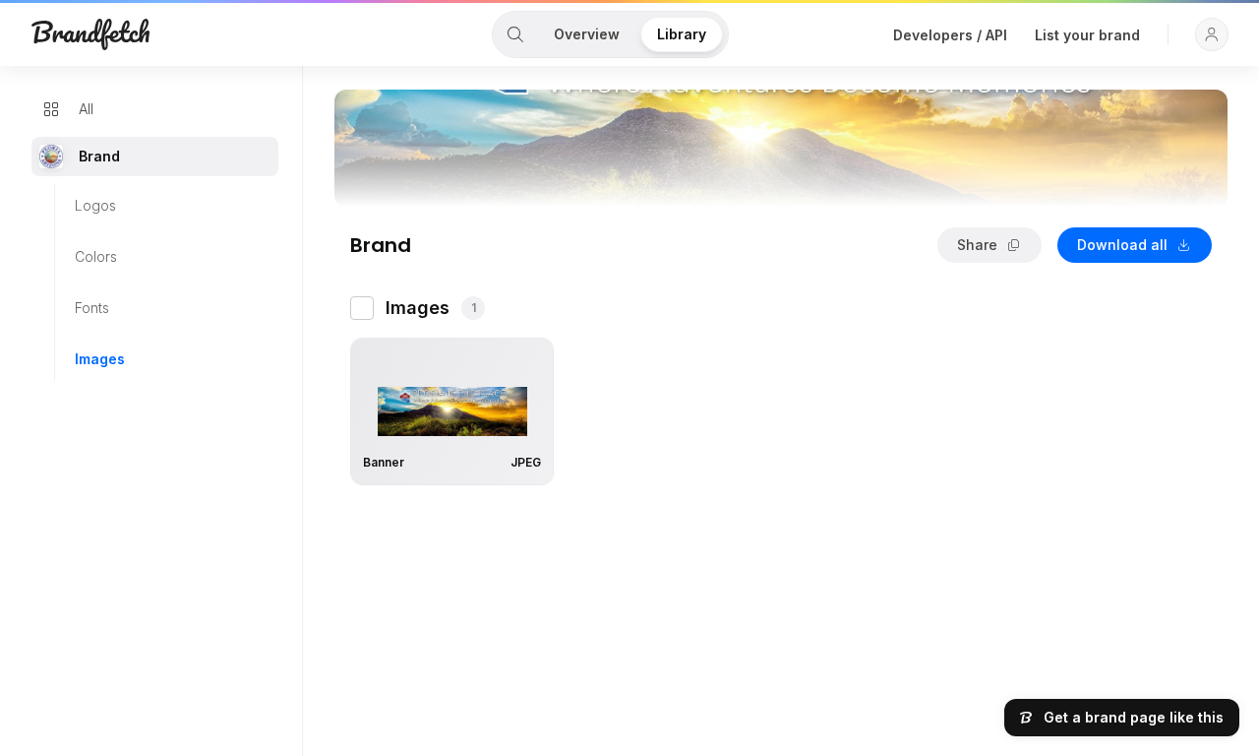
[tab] (515, 34)
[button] (1212, 34)
